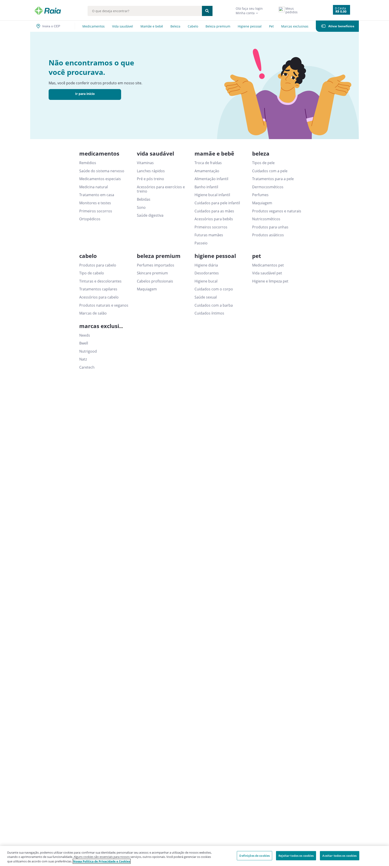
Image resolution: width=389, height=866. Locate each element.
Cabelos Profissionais (155, 281)
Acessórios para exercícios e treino (161, 189)
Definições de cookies (254, 855)
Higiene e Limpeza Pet (270, 281)
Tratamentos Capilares (98, 289)
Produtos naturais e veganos (103, 305)
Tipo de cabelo (91, 273)
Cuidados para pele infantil (217, 203)
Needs (84, 335)
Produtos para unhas (270, 227)
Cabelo (193, 26)
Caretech (87, 367)
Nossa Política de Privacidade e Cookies (101, 861)
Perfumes (260, 195)
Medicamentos (93, 26)
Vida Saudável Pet (267, 273)
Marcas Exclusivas (294, 26)
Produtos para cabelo (97, 265)
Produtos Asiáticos (268, 235)
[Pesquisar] (207, 11)
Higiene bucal (205, 281)
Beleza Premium (218, 26)
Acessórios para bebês (213, 219)
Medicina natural (93, 187)
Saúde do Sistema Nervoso (101, 171)
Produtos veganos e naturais (276, 211)
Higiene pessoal (250, 26)
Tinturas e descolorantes (100, 281)
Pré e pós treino (150, 179)
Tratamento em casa (96, 195)
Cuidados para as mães (214, 211)
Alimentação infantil (211, 179)
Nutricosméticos (266, 219)
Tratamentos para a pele (273, 179)
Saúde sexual (205, 297)
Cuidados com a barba (213, 305)
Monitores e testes (95, 203)
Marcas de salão (93, 313)
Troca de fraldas (208, 163)
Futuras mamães (208, 235)
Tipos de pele (263, 163)
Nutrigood (88, 351)
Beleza (175, 26)
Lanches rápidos (151, 171)
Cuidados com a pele (269, 171)
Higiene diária (206, 265)
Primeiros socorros (95, 211)
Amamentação (206, 171)
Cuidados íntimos (209, 313)
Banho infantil (206, 187)
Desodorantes (206, 273)
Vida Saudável (122, 26)
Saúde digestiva (150, 215)
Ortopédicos (89, 219)
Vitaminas (145, 163)
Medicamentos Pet (268, 265)
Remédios (87, 163)
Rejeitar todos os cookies (296, 855)
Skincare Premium (152, 273)
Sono (141, 207)
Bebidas (143, 199)
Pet (271, 26)
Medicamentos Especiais (100, 179)
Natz (83, 359)
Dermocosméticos (267, 187)
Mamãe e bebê (151, 26)
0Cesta (340, 8)
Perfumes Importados (155, 265)
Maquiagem (262, 203)
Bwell (83, 343)
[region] (194, 856)
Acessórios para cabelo (99, 297)
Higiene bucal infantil (212, 195)
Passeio (201, 243)
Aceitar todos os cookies (339, 855)
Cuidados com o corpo (213, 289)
